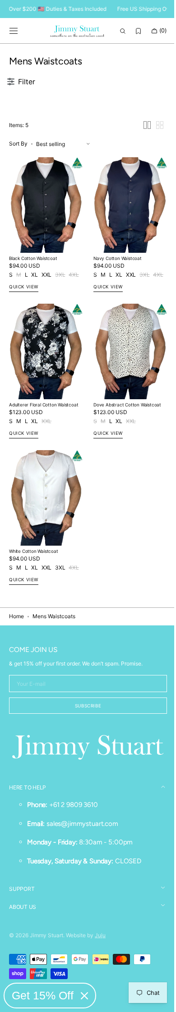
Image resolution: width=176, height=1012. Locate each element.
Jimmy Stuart (46, 935)
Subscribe (84, 706)
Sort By (18, 158)
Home (16, 617)
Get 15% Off (43, 995)
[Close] (84, 995)
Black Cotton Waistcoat (33, 268)
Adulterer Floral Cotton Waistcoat (43, 410)
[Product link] (44, 217)
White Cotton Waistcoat (33, 552)
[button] (13, 31)
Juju (100, 935)
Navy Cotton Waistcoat (114, 268)
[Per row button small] (153, 139)
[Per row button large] (140, 139)
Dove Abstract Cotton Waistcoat (124, 410)
